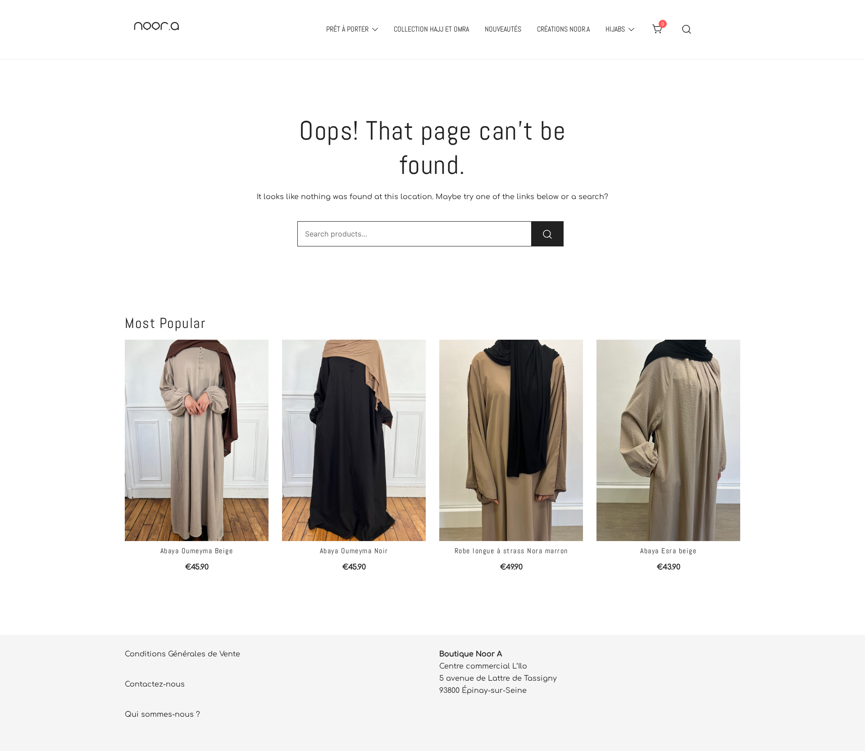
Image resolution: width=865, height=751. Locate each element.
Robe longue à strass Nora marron (511, 550)
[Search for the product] (547, 233)
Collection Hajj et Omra (431, 29)
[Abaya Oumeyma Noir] (354, 440)
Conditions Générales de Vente (182, 654)
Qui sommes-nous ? (162, 714)
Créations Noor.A (563, 29)
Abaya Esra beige (668, 550)
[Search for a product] (686, 29)
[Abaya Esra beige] (668, 440)
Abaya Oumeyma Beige (196, 550)
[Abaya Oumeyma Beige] (197, 440)
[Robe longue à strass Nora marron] (511, 440)
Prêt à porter (347, 29)
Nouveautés (503, 29)
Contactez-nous (155, 684)
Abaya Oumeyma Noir (354, 550)
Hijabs (615, 29)
